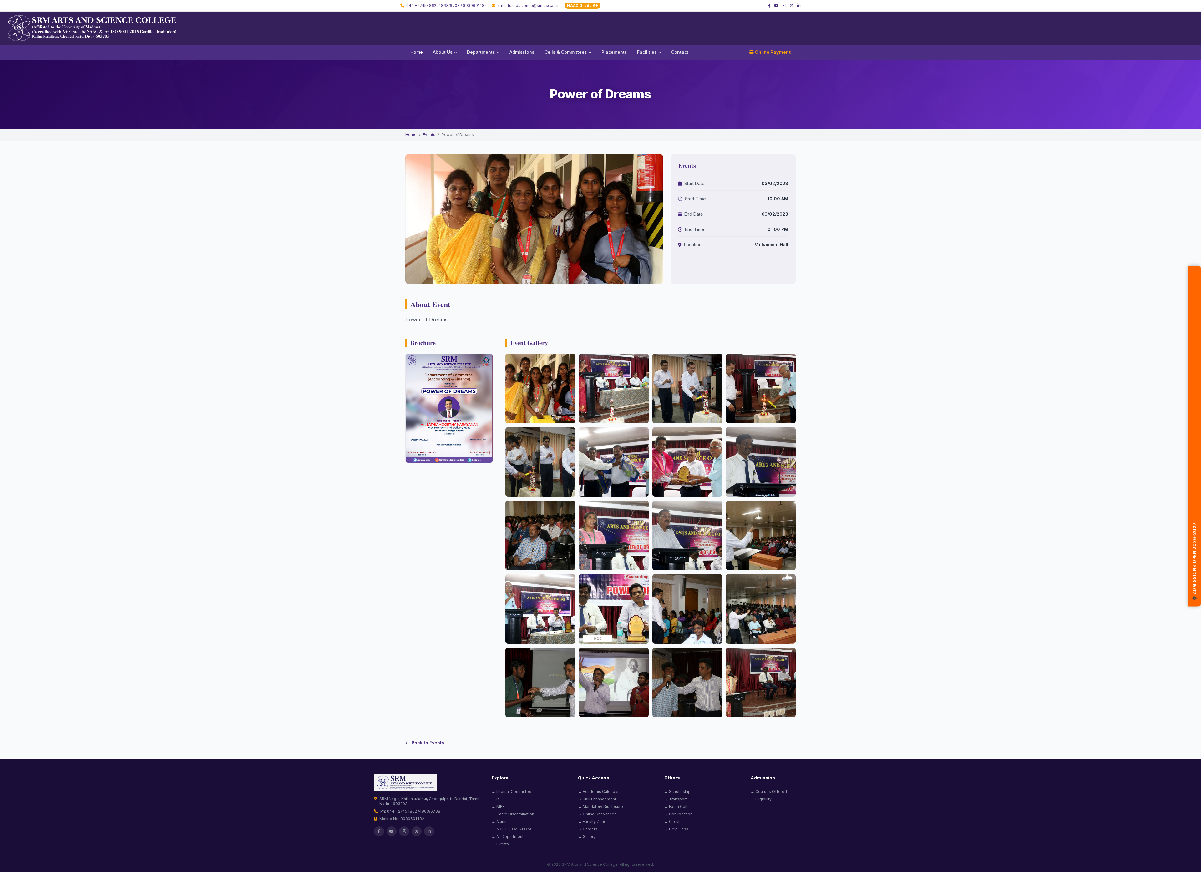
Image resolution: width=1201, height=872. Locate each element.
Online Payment (773, 52)
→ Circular (673, 821)
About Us (443, 52)
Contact (679, 52)
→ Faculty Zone (592, 821)
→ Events (500, 844)
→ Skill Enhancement (597, 799)
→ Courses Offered (769, 791)
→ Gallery (586, 836)
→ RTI (497, 799)
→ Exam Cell (675, 806)
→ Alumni (500, 821)
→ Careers (587, 829)
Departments (481, 52)
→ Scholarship (677, 791)
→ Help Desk (676, 829)
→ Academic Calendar (598, 791)
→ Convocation (678, 814)
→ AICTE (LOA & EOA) (511, 829)
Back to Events (428, 742)
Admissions (522, 52)
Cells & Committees (566, 52)
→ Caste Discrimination (513, 814)
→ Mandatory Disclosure (600, 806)
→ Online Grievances (597, 814)
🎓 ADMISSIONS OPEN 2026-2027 (1194, 563)
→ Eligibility (761, 799)
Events (429, 134)
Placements (614, 52)
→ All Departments (509, 836)
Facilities (647, 52)
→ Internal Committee (511, 791)
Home (416, 52)
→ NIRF (498, 806)
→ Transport (675, 799)
